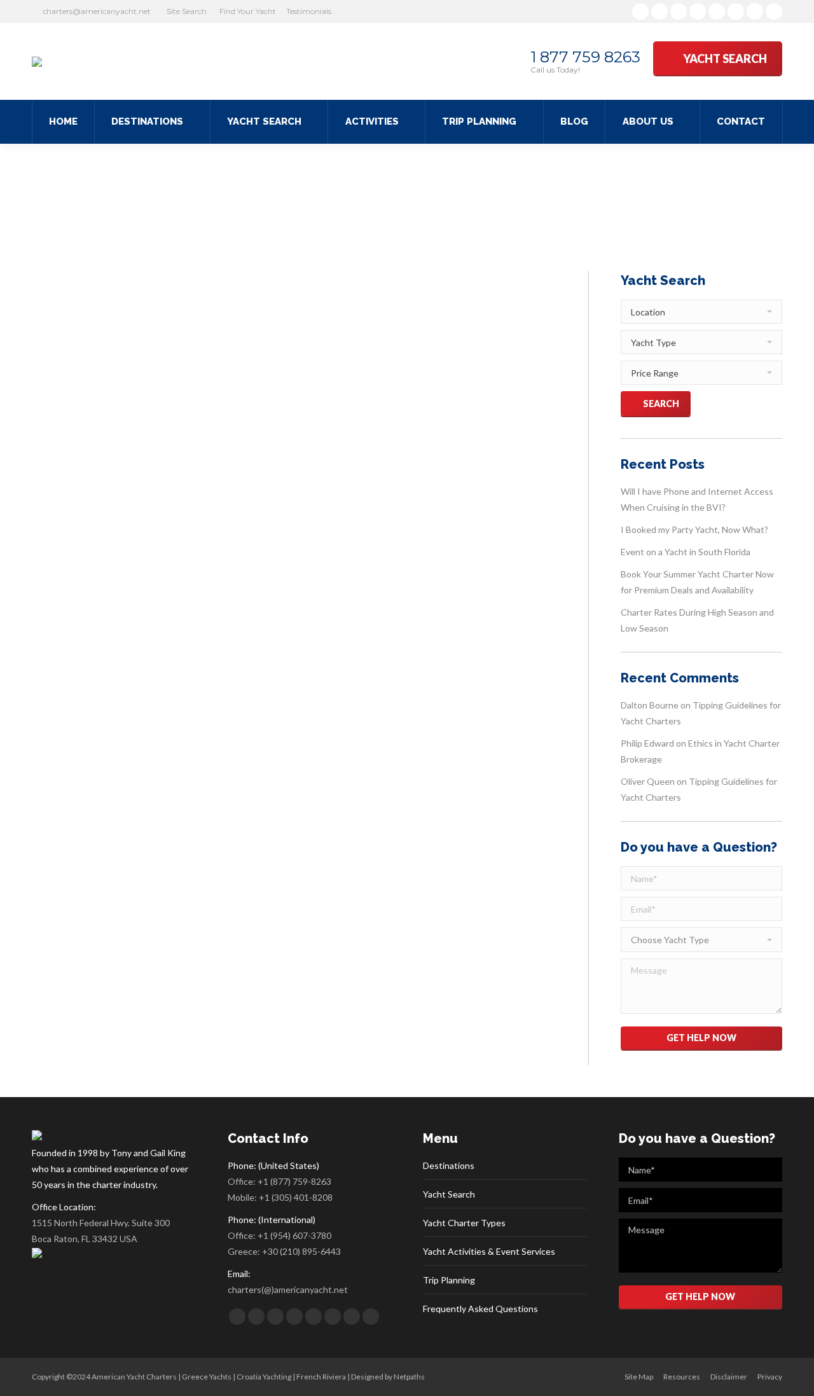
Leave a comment (284, 451)
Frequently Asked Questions (480, 1308)
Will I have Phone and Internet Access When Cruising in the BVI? (697, 499)
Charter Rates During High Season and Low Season (697, 620)
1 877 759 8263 (585, 57)
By (172, 451)
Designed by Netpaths (388, 1376)
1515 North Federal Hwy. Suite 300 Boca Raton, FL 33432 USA (101, 1230)
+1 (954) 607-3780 (294, 1235)
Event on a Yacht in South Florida (685, 551)
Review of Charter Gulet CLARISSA (177, 427)
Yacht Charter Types (464, 1222)
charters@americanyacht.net (97, 11)
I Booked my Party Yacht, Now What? (694, 529)
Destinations (448, 1165)
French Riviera (321, 1376)
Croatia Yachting (264, 1376)
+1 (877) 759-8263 (294, 1181)
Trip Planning (449, 1280)
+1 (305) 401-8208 (296, 1197)
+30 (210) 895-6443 (301, 1251)
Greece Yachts (206, 1376)
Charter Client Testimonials (94, 451)
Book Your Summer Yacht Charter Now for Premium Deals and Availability (697, 582)
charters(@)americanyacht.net (288, 1289)
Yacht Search (449, 1194)
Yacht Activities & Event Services (489, 1251)
